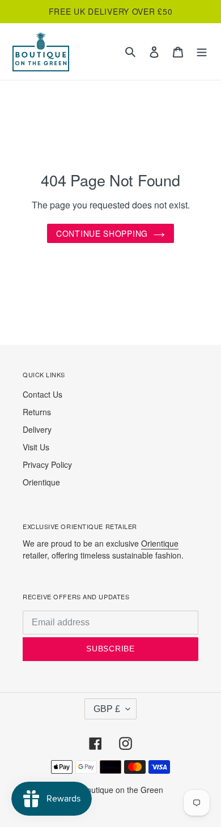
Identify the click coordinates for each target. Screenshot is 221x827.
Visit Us (36, 447)
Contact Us (42, 394)
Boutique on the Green (122, 789)
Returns (37, 411)
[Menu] (202, 51)
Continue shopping (102, 233)
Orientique (41, 482)
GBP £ (107, 709)
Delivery (37, 429)
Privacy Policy (47, 464)
